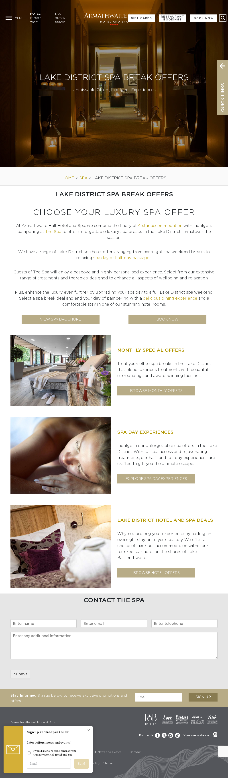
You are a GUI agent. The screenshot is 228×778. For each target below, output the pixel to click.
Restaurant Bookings (172, 18)
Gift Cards (141, 18)
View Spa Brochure (60, 319)
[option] (114, 83)
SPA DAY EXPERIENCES (145, 432)
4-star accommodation (160, 225)
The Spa (53, 231)
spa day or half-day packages (122, 258)
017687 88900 (60, 20)
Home (68, 178)
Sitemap (108, 763)
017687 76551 (35, 20)
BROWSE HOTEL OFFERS (156, 573)
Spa (83, 178)
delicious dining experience (170, 298)
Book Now (204, 18)
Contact (135, 751)
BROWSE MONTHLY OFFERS (156, 391)
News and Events (109, 751)
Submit (20, 674)
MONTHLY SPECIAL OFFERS (150, 350)
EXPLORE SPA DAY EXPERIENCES (156, 479)
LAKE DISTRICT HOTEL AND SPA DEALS (165, 520)
